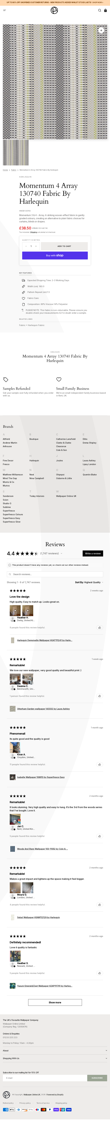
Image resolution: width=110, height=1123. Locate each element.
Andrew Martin (10, 443)
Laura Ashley (89, 460)
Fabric (13, 170)
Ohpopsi (60, 474)
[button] (4, 10)
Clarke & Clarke (63, 443)
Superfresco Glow (11, 522)
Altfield (6, 439)
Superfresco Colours (13, 514)
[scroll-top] (104, 1117)
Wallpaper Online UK (66, 496)
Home (5, 170)
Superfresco (9, 510)
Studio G (7, 503)
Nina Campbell (37, 478)
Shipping (33, 232)
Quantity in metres (31, 240)
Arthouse (7, 446)
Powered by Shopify (55, 1094)
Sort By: (79, 582)
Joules (59, 460)
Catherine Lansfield (65, 439)
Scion (5, 500)
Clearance (61, 446)
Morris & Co (8, 482)
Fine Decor (8, 460)
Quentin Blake (90, 474)
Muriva (6, 485)
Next (32, 474)
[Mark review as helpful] (99, 627)
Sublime (7, 507)
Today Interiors (37, 496)
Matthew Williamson (13, 474)
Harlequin (34, 460)
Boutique (34, 439)
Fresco (6, 464)
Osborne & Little (64, 478)
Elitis (85, 439)
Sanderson (8, 496)
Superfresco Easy (11, 518)
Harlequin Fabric (36, 325)
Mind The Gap (10, 478)
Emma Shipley (89, 443)
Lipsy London (89, 464)
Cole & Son (61, 450)
